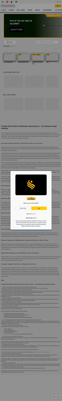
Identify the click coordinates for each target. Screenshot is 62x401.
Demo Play (23, 208)
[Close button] (50, 172)
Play (39, 208)
